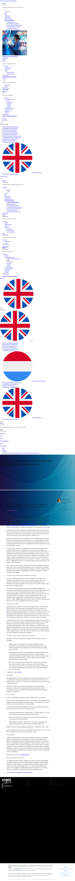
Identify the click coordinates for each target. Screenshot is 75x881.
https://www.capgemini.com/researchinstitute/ (22, 772)
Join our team (5, 89)
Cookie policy (54, 779)
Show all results (3, 445)
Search (1, 429)
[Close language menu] (5, 310)
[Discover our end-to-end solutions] (38, 43)
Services (6, 182)
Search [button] (1, 122)
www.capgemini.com (24, 754)
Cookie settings (54, 781)
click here (19, 672)
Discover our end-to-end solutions (10, 56)
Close (7, 124)
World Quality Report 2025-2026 (9, 76)
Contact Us (30, 784)
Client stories (30, 779)
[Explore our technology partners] (38, 114)
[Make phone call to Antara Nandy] (62, 505)
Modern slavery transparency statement (58, 784)
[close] (1, 178)
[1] (7, 610)
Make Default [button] (15, 126)
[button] (6, 3)
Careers (6, 234)
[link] (8, 0)
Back (4, 182)
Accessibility (54, 778)
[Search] (0, 178)
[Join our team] (38, 88)
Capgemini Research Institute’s (28, 523)
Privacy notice (54, 782)
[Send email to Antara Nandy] (62, 507)
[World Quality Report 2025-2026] (38, 75)
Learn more (4, 187)
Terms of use (54, 783)
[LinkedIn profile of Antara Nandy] (62, 509)
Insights (6, 216)
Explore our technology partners (9, 116)
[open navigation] (2, 178)
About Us (7, 249)
